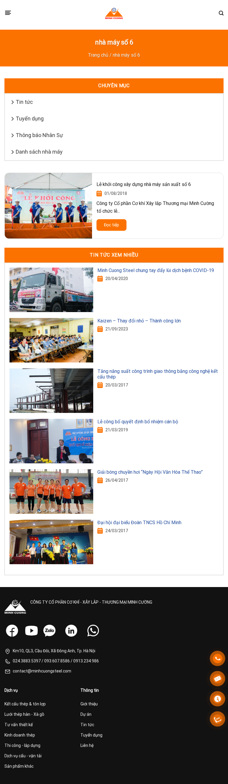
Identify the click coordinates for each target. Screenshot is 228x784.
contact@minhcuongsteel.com (42, 671)
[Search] (221, 13)
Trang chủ (98, 55)
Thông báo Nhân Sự (39, 135)
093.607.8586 (57, 661)
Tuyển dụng (30, 118)
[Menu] (8, 13)
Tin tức (24, 102)
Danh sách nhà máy (39, 152)
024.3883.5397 (27, 661)
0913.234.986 (86, 661)
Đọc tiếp (111, 224)
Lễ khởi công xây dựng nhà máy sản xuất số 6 (143, 184)
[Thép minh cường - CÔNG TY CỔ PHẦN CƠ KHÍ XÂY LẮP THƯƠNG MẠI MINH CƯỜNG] (114, 13)
